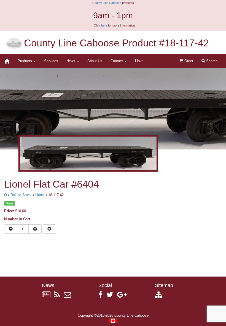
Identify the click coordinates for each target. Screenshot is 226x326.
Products (25, 61)
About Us (94, 61)
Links (139, 61)
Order (188, 61)
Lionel (40, 195)
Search (211, 61)
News (71, 61)
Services (51, 61)
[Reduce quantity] (10, 229)
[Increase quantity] (35, 229)
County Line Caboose (106, 2)
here (104, 25)
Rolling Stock (21, 195)
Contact (117, 61)
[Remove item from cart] (49, 229)
